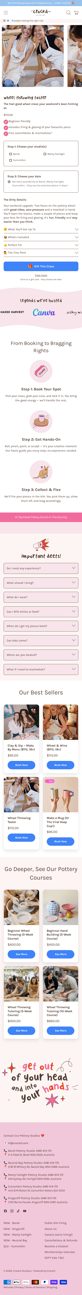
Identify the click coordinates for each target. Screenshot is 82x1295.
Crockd (51, 1270)
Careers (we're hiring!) (58, 1234)
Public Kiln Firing (55, 1223)
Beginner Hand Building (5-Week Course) (59, 935)
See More (21, 954)
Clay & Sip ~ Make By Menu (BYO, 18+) (21, 747)
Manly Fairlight (56, 153)
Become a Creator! (56, 1246)
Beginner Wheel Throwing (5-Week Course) (20, 935)
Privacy (19, 1287)
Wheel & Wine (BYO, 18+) (57, 747)
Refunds (8, 1287)
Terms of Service (35, 1287)
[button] (68, 12)
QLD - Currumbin (14, 1246)
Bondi (16, 153)
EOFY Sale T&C (54, 1257)
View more (41, 275)
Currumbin (19, 160)
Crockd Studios (22, 1270)
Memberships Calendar (60, 1252)
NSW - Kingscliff (14, 1229)
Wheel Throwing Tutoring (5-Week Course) (20, 1011)
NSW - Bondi (12, 1223)
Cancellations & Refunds (61, 1240)
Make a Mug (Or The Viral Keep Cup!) (58, 822)
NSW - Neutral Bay (15, 1240)
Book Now (21, 765)
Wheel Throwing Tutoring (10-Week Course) (59, 1011)
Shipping (52, 1287)
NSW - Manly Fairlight (17, 1234)
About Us (51, 1229)
